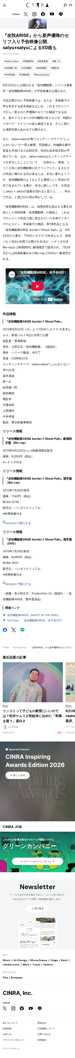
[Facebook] (43, 14)
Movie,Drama (20, 647)
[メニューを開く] (70, 5)
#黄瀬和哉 (28, 61)
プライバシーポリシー (14, 1040)
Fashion (48, 964)
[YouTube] (52, 14)
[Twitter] (26, 14)
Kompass (17, 977)
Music (7, 960)
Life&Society (11, 964)
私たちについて (10, 1022)
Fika (5, 977)
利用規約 (42, 1040)
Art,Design (20, 960)
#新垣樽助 (41, 68)
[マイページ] (4, 5)
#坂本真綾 (43, 61)
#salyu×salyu (11, 61)
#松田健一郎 (11, 68)
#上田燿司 (26, 68)
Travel (36, 964)
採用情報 (7, 1028)
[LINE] (61, 14)
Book (64, 960)
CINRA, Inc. (18, 993)
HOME (6, 647)
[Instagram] (34, 14)
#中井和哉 (10, 74)
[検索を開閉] (65, 5)
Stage (54, 960)
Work (26, 964)
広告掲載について (46, 1028)
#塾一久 (56, 61)
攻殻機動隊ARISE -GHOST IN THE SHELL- (33, 615)
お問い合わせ (44, 1034)
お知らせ (7, 1034)
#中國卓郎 (24, 74)
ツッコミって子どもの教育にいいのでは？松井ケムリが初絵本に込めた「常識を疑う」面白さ (32, 716)
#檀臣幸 (55, 68)
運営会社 (42, 1022)
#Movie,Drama (41, 74)
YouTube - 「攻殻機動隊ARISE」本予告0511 (34, 620)
